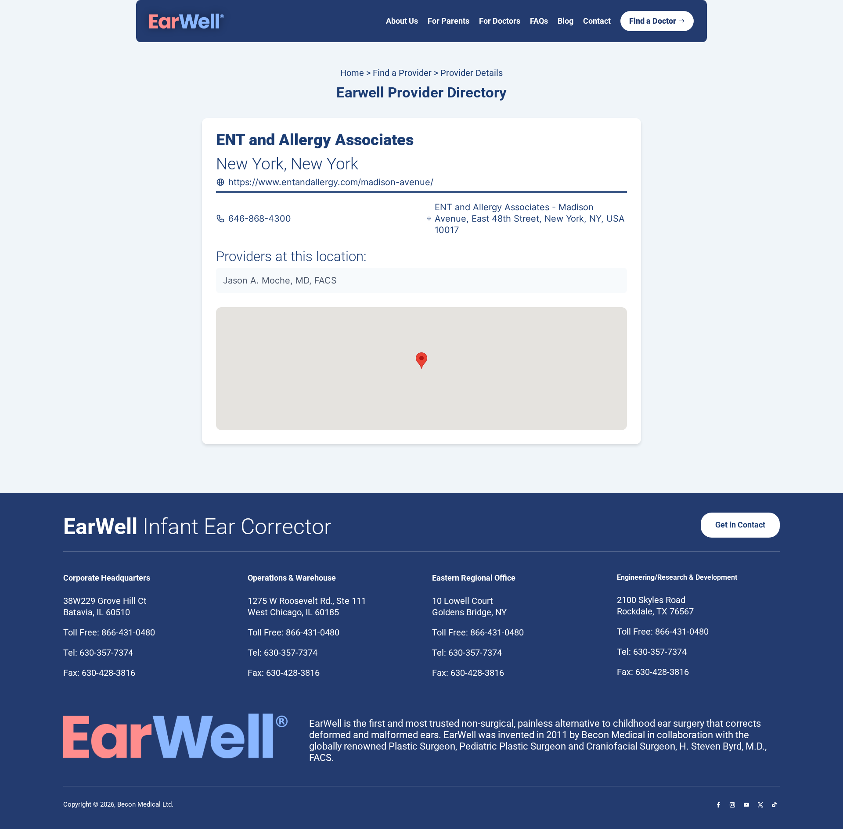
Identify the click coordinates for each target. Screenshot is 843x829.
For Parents (448, 20)
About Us (402, 20)
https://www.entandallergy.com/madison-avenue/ (330, 182)
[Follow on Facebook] (718, 805)
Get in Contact (740, 524)
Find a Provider (402, 73)
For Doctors (499, 20)
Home (352, 73)
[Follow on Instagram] (732, 805)
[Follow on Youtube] (746, 805)
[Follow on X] (760, 805)
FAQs (539, 20)
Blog (565, 20)
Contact (597, 20)
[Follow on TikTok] (774, 805)
